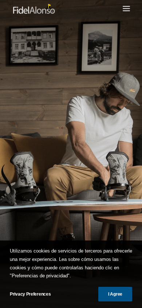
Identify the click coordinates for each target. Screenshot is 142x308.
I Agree (115, 294)
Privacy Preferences (30, 294)
